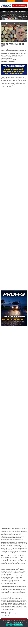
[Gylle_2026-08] (14, 15)
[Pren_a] (19, 5)
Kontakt (21, 0)
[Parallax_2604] (14, 308)
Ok (7, 624)
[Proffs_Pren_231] (14, 69)
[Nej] (26, 623)
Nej (11, 624)
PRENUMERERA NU (11, 0)
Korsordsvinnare (3, 0)
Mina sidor (17, 0)
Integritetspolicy (18, 624)
